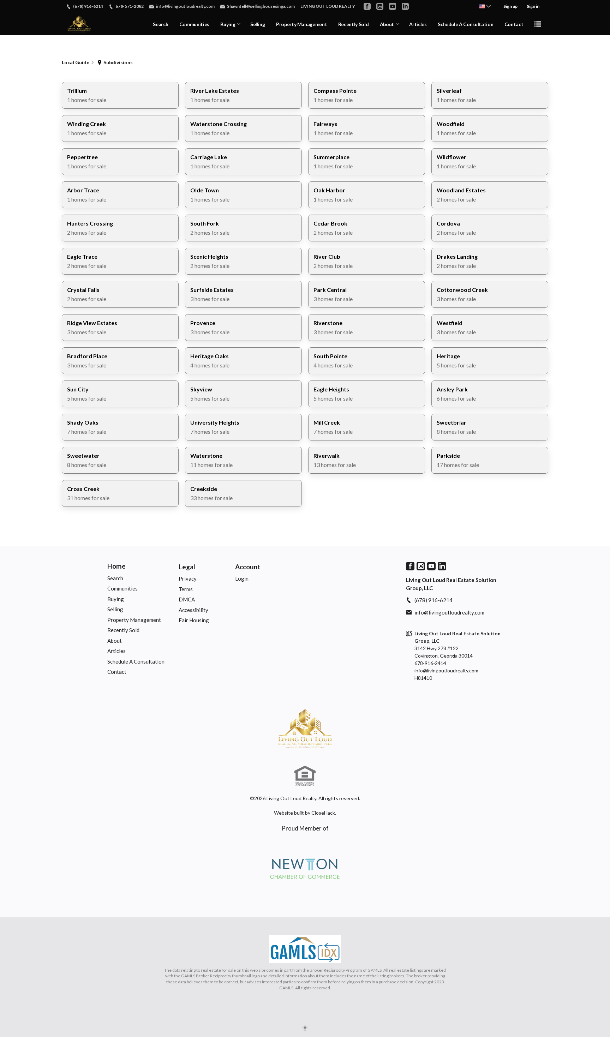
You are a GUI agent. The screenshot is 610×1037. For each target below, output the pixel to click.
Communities (194, 24)
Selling (257, 24)
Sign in (533, 6)
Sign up (510, 6)
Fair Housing (194, 620)
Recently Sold (353, 24)
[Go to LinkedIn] (405, 6)
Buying (227, 24)
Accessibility (193, 610)
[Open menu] (538, 24)
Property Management (301, 24)
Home (116, 566)
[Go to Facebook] (367, 6)
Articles (418, 24)
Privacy (188, 578)
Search (160, 24)
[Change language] (485, 6)
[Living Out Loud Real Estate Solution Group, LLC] (305, 728)
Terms (186, 589)
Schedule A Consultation (465, 24)
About (387, 24)
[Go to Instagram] (379, 6)
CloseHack (323, 813)
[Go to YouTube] (392, 6)
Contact (514, 24)
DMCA (187, 599)
